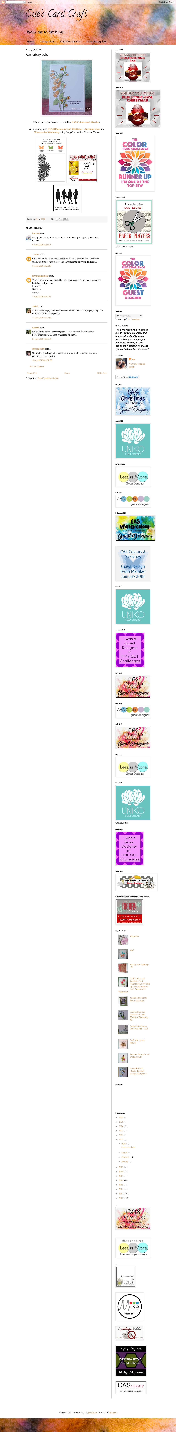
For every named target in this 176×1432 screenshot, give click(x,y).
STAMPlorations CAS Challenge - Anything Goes (74, 128)
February (125, 1156)
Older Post (102, 372)
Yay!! (132, 950)
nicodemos (92, 1412)
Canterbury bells (128, 1147)
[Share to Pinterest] (67, 219)
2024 (121, 1126)
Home (30, 41)
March (124, 1152)
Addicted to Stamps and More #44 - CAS (139, 1027)
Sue (133, 359)
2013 (121, 1193)
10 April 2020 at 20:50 (42, 360)
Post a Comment (37, 366)
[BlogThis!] (59, 219)
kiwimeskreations (40, 275)
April (124, 1143)
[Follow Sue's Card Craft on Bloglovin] (127, 378)
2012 (121, 1197)
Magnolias (134, 935)
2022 (121, 1130)
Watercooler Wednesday (47, 132)
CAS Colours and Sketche (85, 122)
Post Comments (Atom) (48, 378)
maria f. (36, 327)
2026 (121, 1117)
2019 (121, 1167)
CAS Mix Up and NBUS (137, 1041)
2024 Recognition (96, 41)
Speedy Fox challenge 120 (139, 965)
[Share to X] (62, 219)
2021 (121, 1134)
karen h (36, 233)
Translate (136, 319)
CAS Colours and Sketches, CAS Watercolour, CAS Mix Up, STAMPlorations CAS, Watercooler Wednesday (134, 985)
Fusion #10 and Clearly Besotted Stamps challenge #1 (139, 1071)
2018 (121, 1171)
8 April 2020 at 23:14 (41, 338)
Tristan (35, 254)
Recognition (47, 41)
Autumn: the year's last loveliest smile (139, 1055)
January (125, 1161)
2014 (121, 1189)
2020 (121, 1139)
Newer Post (32, 372)
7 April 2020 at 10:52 (41, 296)
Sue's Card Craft (56, 14)
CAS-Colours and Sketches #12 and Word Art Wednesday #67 (139, 1015)
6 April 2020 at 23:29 (41, 265)
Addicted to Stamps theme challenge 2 (138, 999)
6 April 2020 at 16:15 (41, 244)
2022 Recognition (70, 41)
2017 (121, 1175)
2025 (121, 1121)
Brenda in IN (38, 348)
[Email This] (57, 219)
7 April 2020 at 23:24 (41, 317)
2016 (121, 1180)
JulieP (35, 306)
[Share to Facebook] (64, 219)
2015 (121, 1184)
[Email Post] (52, 219)
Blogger (112, 1412)
